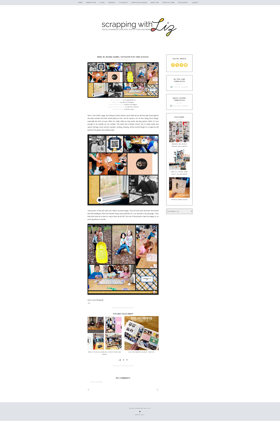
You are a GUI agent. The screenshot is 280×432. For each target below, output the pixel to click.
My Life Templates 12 (116, 100)
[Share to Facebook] (123, 360)
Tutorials (123, 2)
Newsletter (91, 2)
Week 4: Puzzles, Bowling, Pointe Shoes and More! (104, 353)
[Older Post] (158, 389)
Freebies (111, 2)
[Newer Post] (88, 389)
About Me (155, 2)
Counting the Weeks (118, 109)
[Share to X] (120, 360)
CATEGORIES (183, 2)
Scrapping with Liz (143, 408)
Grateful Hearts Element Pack (116, 107)
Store (102, 2)
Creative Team (168, 2)
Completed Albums (139, 2)
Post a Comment (96, 382)
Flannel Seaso (116, 102)
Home (80, 2)
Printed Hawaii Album (179, 199)
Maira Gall (140, 414)
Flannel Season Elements (116, 104)
